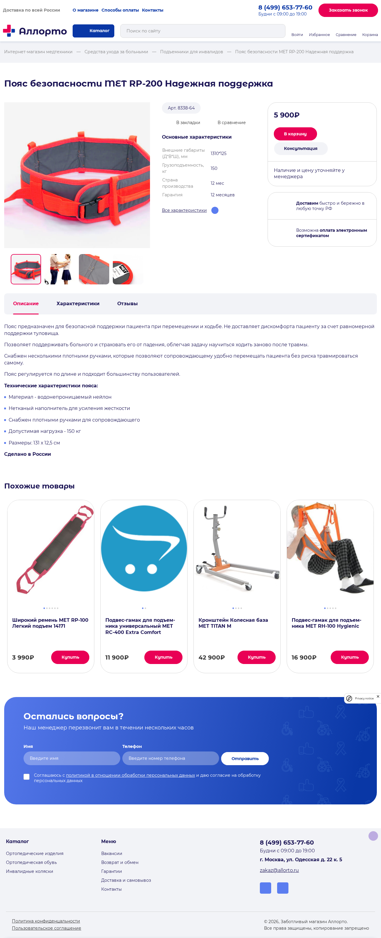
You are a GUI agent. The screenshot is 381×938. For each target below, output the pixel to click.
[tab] (44, 607)
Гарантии (111, 871)
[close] (378, 698)
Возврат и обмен (119, 862)
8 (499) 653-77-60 (285, 7)
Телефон (132, 746)
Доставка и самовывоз (126, 880)
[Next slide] (147, 269)
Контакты (152, 10)
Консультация (301, 148)
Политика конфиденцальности (46, 921)
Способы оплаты (120, 10)
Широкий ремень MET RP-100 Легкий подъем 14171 (50, 623)
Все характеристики (184, 210)
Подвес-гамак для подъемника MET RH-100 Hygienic (326, 623)
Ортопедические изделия (34, 853)
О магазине (86, 10)
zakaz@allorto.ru (279, 870)
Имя (28, 746)
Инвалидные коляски (29, 871)
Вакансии (111, 853)
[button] (26, 269)
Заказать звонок (348, 10)
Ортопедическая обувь (31, 862)
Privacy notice (364, 698)
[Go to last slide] (6, 269)
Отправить (245, 758)
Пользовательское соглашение (46, 928)
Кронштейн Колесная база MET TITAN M (233, 623)
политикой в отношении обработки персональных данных (130, 775)
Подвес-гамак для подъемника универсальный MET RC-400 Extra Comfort (140, 626)
